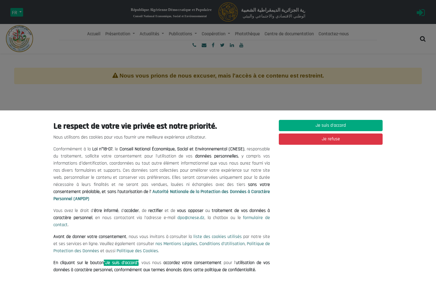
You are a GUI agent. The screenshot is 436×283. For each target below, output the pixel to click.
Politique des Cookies (137, 251)
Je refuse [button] (331, 139)
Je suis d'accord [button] (331, 125)
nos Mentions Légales (176, 244)
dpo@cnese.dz (190, 218)
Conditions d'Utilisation (222, 244)
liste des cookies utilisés (217, 237)
